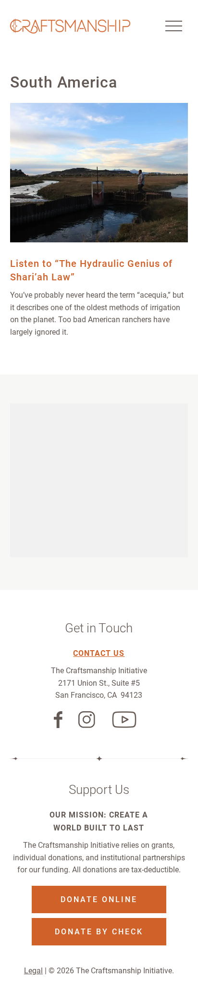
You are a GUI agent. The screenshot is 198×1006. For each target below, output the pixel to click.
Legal (33, 970)
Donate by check (99, 931)
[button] (173, 26)
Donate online (99, 899)
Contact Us (98, 653)
